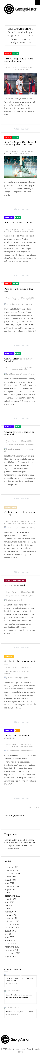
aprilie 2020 (10, 908)
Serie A (15, 54)
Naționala (9, 656)
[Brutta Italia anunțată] (13, 600)
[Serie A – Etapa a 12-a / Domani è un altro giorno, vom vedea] (20, 177)
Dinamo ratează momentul (17, 736)
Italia (22, 70)
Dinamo (15, 746)
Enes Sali (9, 671)
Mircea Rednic (29, 746)
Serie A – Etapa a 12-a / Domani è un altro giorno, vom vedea (20, 143)
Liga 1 (17, 730)
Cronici (8, 54)
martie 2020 (10, 911)
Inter (23, 300)
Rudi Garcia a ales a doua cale (19, 222)
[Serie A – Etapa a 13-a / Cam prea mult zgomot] (20, 94)
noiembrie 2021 (12, 886)
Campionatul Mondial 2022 (15, 580)
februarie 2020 (11, 915)
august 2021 (10, 889)
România (7, 673)
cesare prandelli (22, 523)
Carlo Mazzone (17, 370)
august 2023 (10, 876)
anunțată (14, 585)
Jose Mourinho (19, 445)
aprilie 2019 (10, 940)
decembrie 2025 (12, 867)
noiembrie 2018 (12, 946)
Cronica (16, 70)
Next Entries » (34, 807)
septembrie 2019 (12, 927)
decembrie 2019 (12, 918)
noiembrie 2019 (12, 921)
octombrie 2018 (12, 950)
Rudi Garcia (24, 231)
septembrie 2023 (12, 873)
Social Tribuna (10, 507)
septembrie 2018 (12, 953)
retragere (32, 523)
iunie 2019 (9, 937)
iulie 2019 (9, 934)
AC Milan (17, 300)
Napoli (16, 231)
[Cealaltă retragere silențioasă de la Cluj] (19, 527)
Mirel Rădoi (17, 671)
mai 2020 (9, 905)
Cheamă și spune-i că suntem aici (19, 433)
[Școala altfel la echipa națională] (16, 678)
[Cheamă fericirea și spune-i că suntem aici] (20, 451)
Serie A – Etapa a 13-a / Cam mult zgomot (18, 59)
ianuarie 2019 (11, 943)
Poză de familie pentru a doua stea (18, 290)
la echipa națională (19, 661)
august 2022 (10, 880)
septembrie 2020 (12, 895)
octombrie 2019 (12, 924)
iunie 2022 (9, 883)
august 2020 (10, 899)
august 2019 (10, 930)
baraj (8, 596)
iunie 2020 (9, 902)
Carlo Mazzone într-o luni (18, 359)
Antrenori (9, 218)
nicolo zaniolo (29, 445)
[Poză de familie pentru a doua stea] (18, 304)
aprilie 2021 (10, 892)
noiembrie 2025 (12, 870)
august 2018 (10, 956)
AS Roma (9, 445)
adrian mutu (12, 523)
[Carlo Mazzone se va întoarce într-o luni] (19, 374)
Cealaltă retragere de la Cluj (19, 513)
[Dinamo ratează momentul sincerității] (19, 751)
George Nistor (11, 68)
